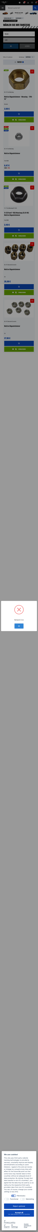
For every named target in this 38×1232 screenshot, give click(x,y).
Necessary (21, 1196)
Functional (14, 1199)
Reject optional (19, 1206)
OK (19, 626)
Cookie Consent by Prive (27, 1225)
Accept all (19, 1213)
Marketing (30, 1199)
